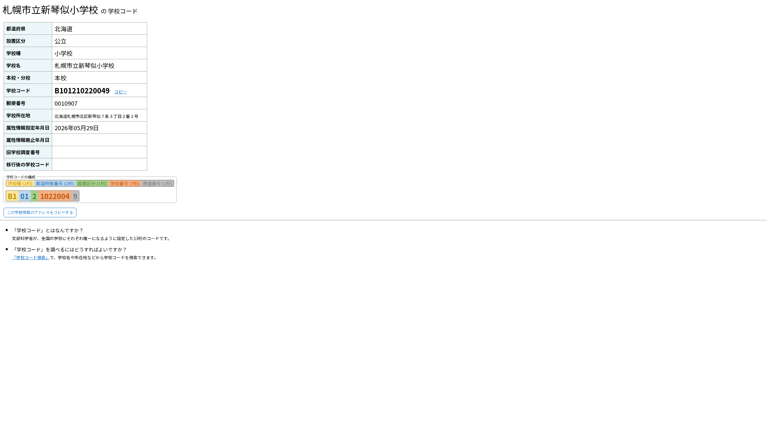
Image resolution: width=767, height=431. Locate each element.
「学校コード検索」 (31, 257)
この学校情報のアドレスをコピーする (40, 212)
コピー (120, 92)
